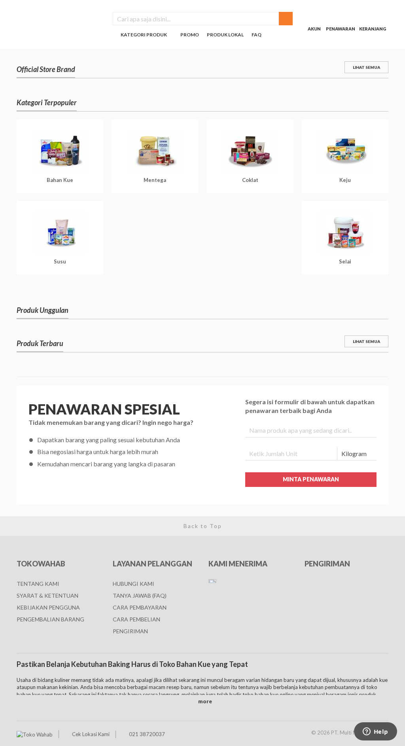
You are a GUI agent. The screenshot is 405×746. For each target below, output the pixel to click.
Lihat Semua (366, 67)
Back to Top (203, 526)
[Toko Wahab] (35, 734)
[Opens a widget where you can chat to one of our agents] (375, 732)
